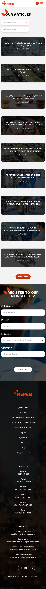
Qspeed (23, 438)
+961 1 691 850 (23, 474)
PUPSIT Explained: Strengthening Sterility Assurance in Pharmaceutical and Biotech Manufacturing (23, 176)
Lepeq (23, 433)
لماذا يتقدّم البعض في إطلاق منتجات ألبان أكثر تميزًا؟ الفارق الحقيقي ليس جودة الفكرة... (23, 97)
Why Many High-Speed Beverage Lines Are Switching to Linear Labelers (23, 255)
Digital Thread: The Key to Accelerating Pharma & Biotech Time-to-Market (23, 229)
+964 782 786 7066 (23, 505)
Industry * (6, 334)
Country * (6, 348)
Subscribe (23, 369)
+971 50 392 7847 (23, 489)
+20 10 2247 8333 (23, 513)
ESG (23, 443)
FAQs (23, 448)
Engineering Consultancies (23, 422)
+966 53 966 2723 (23, 497)
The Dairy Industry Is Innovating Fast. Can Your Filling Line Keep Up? (23, 123)
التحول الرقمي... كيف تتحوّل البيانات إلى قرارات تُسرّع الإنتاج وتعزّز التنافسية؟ (23, 44)
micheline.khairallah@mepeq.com (23, 542)
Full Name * (7, 306)
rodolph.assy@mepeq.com (23, 549)
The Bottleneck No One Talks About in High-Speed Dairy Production (23, 150)
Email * (5, 320)
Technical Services (23, 427)
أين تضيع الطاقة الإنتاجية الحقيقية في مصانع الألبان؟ (23, 70)
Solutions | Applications (23, 417)
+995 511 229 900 (23, 482)
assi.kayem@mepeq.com (23, 534)
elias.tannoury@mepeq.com (23, 557)
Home (23, 412)
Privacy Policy (23, 453)
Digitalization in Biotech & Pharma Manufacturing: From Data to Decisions (23, 202)
